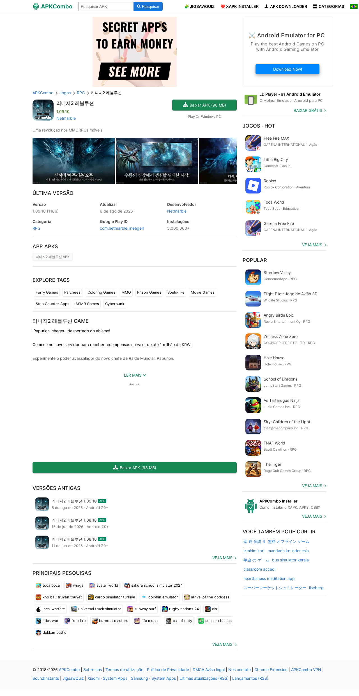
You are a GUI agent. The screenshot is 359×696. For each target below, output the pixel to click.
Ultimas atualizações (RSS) (204, 678)
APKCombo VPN (306, 669)
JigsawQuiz (73, 678)
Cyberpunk (114, 303)
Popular (255, 260)
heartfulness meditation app (269, 578)
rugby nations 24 (184, 609)
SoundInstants (46, 678)
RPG (36, 228)
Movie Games (203, 292)
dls (214, 609)
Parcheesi (72, 292)
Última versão (53, 193)
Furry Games (47, 292)
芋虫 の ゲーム (256, 559)
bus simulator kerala (290, 559)
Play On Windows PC (204, 116)
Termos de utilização (124, 669)
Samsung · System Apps (153, 678)
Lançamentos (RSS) (250, 678)
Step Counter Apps (52, 303)
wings (78, 585)
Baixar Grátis (308, 110)
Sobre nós (92, 669)
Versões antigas (56, 488)
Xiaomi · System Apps (107, 678)
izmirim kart (254, 550)
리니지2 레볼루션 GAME (61, 321)
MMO (126, 292)
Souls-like (176, 292)
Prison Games (149, 292)
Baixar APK (208, 105)
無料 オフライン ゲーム (288, 541)
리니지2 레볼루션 (75, 103)
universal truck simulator (99, 609)
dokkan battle (54, 632)
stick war (50, 620)
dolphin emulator (163, 597)
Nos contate (239, 669)
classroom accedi (259, 569)
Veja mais (222, 557)
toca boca (51, 585)
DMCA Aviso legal (209, 669)
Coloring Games (101, 292)
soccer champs (218, 620)
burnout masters (113, 620)
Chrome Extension (270, 669)
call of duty (182, 620)
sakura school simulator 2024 (157, 585)
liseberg (316, 587)
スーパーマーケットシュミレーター (274, 587)
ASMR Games (87, 303)
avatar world (107, 585)
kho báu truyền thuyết (62, 597)
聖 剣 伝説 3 (254, 541)
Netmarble (66, 118)
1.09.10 (46, 211)
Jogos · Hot (259, 126)
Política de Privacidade (168, 669)
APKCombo (43, 92)
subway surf (145, 609)
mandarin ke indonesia (288, 550)
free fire (79, 620)
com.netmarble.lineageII (122, 228)
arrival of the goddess (210, 597)
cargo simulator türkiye (115, 597)
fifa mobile (150, 620)
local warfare (54, 609)
